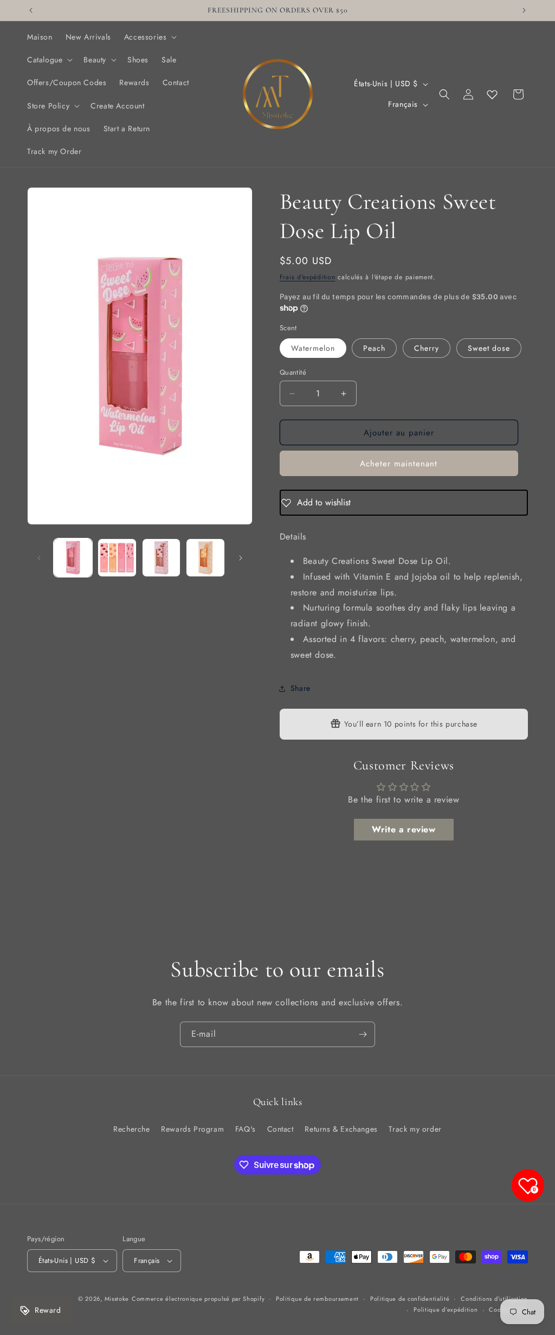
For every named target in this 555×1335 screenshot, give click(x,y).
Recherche (131, 1129)
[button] (150, 36)
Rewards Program (192, 1129)
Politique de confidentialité (410, 1298)
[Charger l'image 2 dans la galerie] (117, 557)
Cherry (426, 348)
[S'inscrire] (363, 1034)
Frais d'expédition (307, 277)
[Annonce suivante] (524, 10)
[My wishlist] (492, 94)
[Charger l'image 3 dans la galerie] (161, 557)
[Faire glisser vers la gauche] (39, 558)
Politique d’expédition (445, 1309)
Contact (280, 1129)
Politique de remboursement (317, 1298)
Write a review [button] (403, 829)
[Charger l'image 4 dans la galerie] (205, 557)
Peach (374, 348)
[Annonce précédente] (31, 10)
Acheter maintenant (398, 464)
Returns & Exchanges (341, 1129)
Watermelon (313, 348)
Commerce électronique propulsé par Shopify (198, 1298)
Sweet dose (489, 348)
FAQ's (245, 1129)
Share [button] (301, 688)
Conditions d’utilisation (494, 1298)
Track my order (415, 1129)
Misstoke (117, 1298)
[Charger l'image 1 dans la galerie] (73, 557)
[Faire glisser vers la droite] (241, 558)
